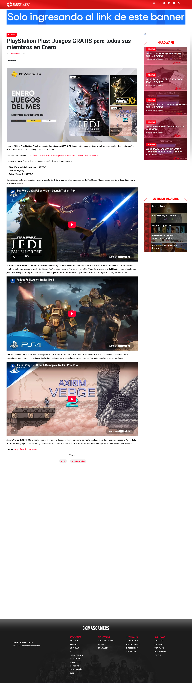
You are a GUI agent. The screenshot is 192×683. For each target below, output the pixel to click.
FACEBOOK (160, 644)
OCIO (72, 673)
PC (71, 651)
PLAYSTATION (76, 655)
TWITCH (158, 655)
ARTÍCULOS (75, 644)
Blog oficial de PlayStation (25, 449)
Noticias (11, 35)
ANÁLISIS (74, 640)
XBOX (72, 662)
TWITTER (159, 640)
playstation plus (78, 461)
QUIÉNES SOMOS (106, 640)
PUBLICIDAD (132, 648)
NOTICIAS (74, 648)
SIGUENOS (131, 651)
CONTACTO (103, 648)
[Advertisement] (73, 575)
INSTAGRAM (160, 651)
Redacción (15, 53)
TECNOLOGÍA (76, 669)
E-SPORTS (74, 666)
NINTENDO (75, 658)
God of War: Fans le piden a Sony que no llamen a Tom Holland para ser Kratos (63, 155)
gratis (63, 461)
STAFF (101, 644)
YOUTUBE (159, 648)
